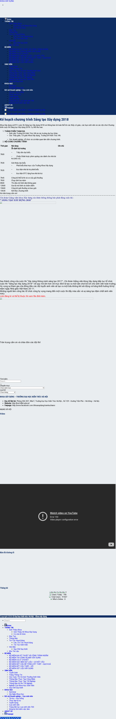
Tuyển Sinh (13, 66)
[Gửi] (5, 623)
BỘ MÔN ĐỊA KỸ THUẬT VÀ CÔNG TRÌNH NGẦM (28, 49)
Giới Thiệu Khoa (15, 23)
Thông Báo (13, 32)
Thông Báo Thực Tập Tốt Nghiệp (22, 75)
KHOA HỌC (9, 84)
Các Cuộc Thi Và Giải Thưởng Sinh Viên (24, 71)
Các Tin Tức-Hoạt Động (23, 36)
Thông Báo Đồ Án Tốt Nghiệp (20, 77)
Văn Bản (12, 41)
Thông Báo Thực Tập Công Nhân (22, 73)
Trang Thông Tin (15, 68)
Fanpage (10, 108)
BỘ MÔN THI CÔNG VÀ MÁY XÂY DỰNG (25, 51)
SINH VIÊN (8, 64)
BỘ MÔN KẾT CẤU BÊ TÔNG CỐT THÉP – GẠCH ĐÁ (30, 58)
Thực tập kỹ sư (15, 94)
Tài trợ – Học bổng (16, 92)
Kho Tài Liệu (14, 45)
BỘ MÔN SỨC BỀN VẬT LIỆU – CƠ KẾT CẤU (26, 56)
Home (9, 19)
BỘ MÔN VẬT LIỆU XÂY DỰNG (21, 62)
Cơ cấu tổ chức (20, 28)
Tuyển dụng (13, 96)
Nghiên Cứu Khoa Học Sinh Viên (21, 79)
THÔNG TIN (9, 21)
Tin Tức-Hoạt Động (17, 34)
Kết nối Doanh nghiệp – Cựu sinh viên (19, 90)
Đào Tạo (12, 30)
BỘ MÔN (8, 47)
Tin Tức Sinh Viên (21, 38)
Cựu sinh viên (14, 99)
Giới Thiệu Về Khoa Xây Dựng (25, 26)
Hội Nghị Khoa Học (16, 88)
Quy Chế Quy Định (21, 43)
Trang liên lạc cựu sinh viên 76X (21, 101)
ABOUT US (8, 105)
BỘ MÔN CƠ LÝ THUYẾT (19, 53)
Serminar (12, 86)
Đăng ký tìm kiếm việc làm (19, 103)
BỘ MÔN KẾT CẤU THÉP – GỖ (21, 60)
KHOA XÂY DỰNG (7, 1)
